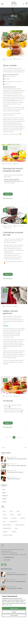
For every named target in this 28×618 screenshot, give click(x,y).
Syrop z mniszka (9, 65)
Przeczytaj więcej (7, 198)
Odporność (20, 59)
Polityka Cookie (8, 604)
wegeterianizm (13, 521)
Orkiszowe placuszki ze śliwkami (15, 472)
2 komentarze (9, 227)
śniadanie (14, 531)
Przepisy (4, 498)
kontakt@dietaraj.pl (9, 557)
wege (4, 521)
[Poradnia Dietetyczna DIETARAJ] (14, 4)
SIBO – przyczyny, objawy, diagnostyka (16, 465)
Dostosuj (14, 611)
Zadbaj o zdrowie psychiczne (10, 312)
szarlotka (23, 518)
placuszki (14, 518)
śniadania (5, 531)
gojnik (19, 514)
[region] (14, 606)
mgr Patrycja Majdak (8, 59)
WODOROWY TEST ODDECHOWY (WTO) (17, 459)
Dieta (16, 59)
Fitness (19, 226)
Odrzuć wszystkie (14, 615)
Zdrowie (4, 60)
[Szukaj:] (14, 447)
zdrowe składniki (7, 524)
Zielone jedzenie (7, 528)
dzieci (18, 511)
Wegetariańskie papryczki (13, 478)
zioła (16, 528)
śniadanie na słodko (7, 535)
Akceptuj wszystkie (14, 608)
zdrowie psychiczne (19, 524)
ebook (4, 514)
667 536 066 (7, 560)
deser (4, 511)
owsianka (5, 518)
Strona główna (11, 18)
